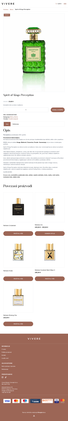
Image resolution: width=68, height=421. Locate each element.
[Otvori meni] (65, 3)
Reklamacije (5, 369)
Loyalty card (5, 358)
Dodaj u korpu (57, 110)
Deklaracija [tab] (16, 124)
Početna (5, 9)
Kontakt (4, 355)
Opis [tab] (7, 124)
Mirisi (11, 9)
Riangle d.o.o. (42, 412)
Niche (16, 117)
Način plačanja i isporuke (8, 366)
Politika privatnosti (7, 352)
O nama (4, 349)
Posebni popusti (13, 119)
